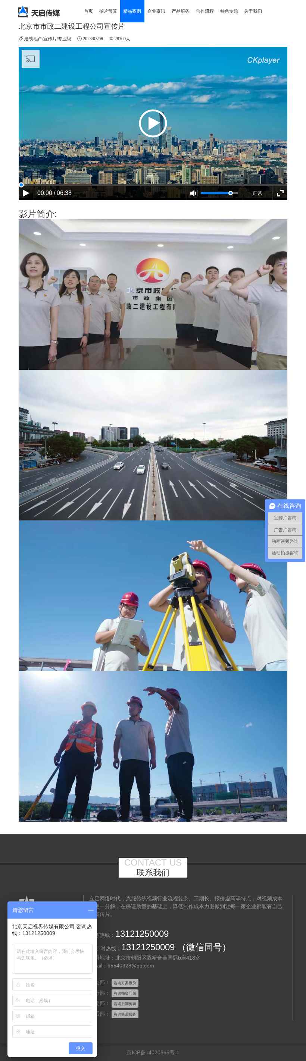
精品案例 (132, 11)
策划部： (99, 982)
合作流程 (205, 11)
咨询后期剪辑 (125, 1004)
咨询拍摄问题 (125, 993)
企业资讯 (156, 11)
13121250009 (142, 934)
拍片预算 (108, 11)
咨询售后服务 (125, 1014)
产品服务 (181, 11)
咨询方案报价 (125, 983)
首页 (88, 11)
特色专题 (229, 11)
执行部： (99, 993)
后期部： (99, 1003)
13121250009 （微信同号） (176, 947)
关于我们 (253, 11)
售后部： (99, 1014)
